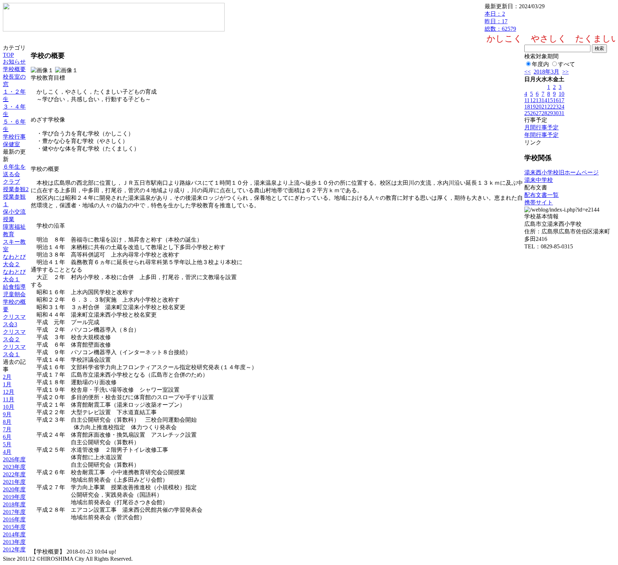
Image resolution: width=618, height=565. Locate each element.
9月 (7, 414)
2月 (7, 377)
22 (550, 107)
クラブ (11, 182)
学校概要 (14, 69)
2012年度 (14, 549)
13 (538, 100)
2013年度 (14, 542)
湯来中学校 (538, 180)
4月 (7, 452)
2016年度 (14, 519)
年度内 (540, 64)
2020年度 (14, 489)
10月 (8, 407)
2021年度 (14, 482)
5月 (7, 444)
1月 (7, 384)
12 (533, 100)
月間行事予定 (541, 127)
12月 (8, 392)
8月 (7, 422)
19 (533, 107)
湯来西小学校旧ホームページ (561, 172)
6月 (7, 437)
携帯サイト (538, 202)
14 (544, 100)
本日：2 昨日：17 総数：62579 (500, 21)
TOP (8, 55)
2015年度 (14, 527)
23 (556, 107)
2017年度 (14, 512)
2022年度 (14, 474)
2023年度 (14, 467)
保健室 (11, 144)
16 (556, 100)
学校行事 (14, 137)
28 (544, 113)
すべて (566, 64)
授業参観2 (16, 189)
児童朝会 (14, 294)
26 (533, 113)
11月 (8, 399)
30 (556, 113)
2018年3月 (546, 72)
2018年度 (14, 504)
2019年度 (14, 497)
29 (550, 113)
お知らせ (14, 62)
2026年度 (14, 459)
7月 (7, 429)
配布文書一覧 (541, 195)
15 (550, 100)
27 (538, 113)
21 (544, 107)
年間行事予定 (541, 135)
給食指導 (14, 287)
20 (538, 107)
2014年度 (14, 534)
